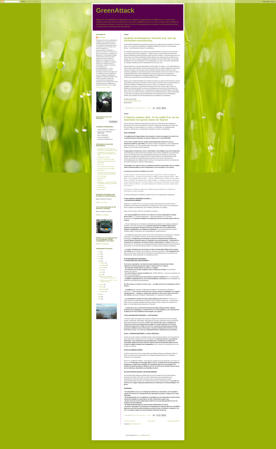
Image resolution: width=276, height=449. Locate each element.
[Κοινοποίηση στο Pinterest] (165, 108)
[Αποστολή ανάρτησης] (153, 108)
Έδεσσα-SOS (101, 189)
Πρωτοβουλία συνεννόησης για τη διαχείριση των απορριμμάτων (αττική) (107, 149)
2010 (99, 261)
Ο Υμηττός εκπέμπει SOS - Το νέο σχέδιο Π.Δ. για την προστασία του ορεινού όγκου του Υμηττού (151, 118)
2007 (99, 299)
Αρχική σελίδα (151, 421)
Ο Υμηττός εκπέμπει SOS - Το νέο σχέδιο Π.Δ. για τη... (108, 281)
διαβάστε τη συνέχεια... (102, 214)
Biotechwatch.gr (101, 187)
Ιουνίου (101, 272)
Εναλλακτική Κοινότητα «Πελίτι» (105, 166)
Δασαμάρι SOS (101, 178)
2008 (99, 296)
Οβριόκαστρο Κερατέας (103, 157)
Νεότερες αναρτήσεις (130, 421)
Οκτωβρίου (102, 263)
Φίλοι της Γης (100, 164)
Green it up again (101, 176)
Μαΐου (101, 274)
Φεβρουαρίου (102, 289)
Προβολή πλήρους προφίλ (103, 87)
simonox (139, 435)
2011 (99, 258)
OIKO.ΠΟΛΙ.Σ (101, 170)
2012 (99, 256)
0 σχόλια (149, 108)
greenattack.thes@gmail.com (132, 101)
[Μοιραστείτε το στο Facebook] (163, 108)
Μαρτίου (101, 286)
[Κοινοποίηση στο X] (161, 108)
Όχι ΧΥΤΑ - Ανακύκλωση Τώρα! (105, 159)
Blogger (148, 435)
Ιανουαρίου (102, 291)
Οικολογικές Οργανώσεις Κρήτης (106, 168)
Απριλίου (101, 284)
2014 (99, 251)
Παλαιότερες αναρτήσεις (173, 421)
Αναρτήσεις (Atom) (136, 424)
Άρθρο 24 (99, 180)
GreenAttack (115, 10)
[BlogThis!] (159, 108)
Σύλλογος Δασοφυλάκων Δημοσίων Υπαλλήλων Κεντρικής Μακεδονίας (106, 173)
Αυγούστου (102, 267)
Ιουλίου (101, 270)
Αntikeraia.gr (100, 185)
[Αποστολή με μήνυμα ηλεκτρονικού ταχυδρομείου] (157, 108)
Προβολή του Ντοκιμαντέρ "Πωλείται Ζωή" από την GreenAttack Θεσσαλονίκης (150, 39)
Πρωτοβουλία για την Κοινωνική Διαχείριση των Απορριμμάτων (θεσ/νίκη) (106, 154)
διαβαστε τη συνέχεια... (102, 202)
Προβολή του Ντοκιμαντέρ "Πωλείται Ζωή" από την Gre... (107, 277)
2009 (99, 294)
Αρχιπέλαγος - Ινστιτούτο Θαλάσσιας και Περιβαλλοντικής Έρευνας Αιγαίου (107, 182)
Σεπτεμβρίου (102, 265)
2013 (99, 254)
